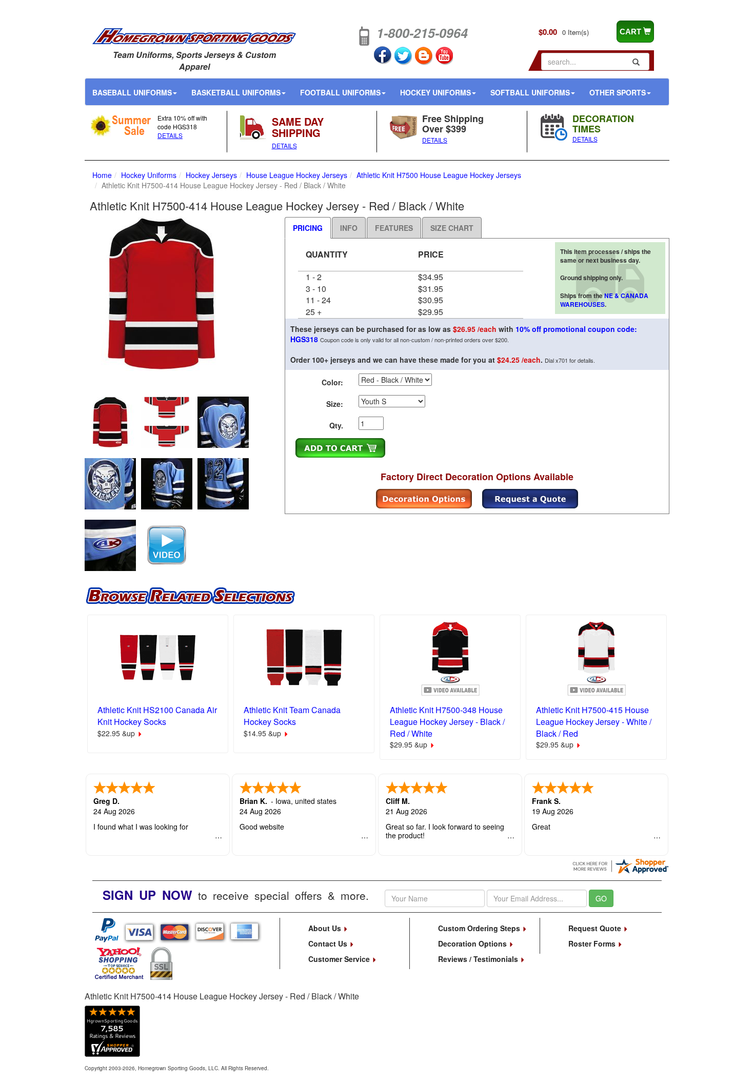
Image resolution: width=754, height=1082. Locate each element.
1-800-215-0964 (422, 33)
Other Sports (617, 92)
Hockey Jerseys (211, 175)
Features (394, 228)
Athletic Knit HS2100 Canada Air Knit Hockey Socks (157, 715)
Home (102, 175)
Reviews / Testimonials (479, 959)
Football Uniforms (340, 92)
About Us (325, 928)
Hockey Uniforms (435, 92)
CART (631, 31)
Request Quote (595, 928)
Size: (334, 404)
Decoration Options (473, 943)
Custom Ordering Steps (480, 928)
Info (349, 228)
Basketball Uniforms (236, 92)
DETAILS (170, 135)
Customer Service (340, 959)
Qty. (336, 425)
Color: (332, 382)
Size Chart (451, 228)
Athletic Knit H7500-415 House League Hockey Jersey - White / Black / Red (593, 721)
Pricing (308, 228)
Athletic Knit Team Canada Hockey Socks (292, 715)
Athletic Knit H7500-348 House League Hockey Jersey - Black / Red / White (447, 721)
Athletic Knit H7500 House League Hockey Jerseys (438, 175)
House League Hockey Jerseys (296, 175)
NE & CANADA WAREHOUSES (604, 300)
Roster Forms (593, 943)
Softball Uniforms (530, 92)
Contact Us (328, 943)
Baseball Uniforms (132, 92)
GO (601, 898)
